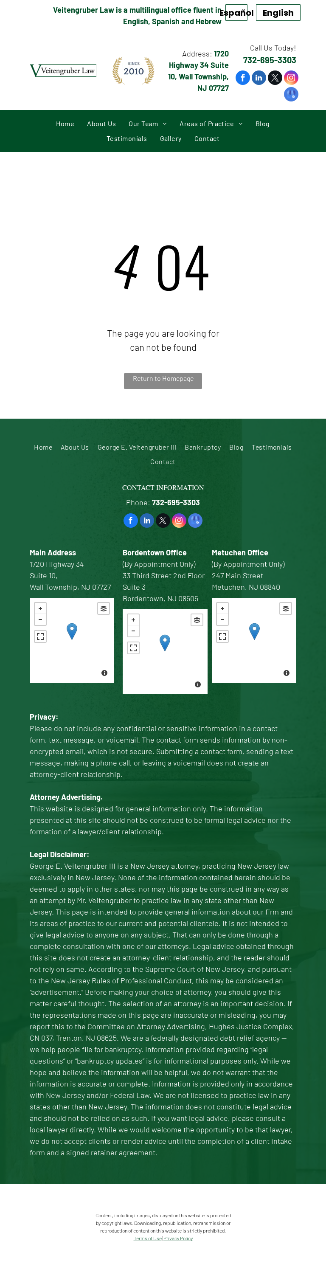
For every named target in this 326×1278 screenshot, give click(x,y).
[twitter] (275, 78)
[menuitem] (65, 123)
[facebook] (243, 78)
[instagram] (291, 78)
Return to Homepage (163, 378)
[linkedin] (259, 78)
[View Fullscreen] (40, 636)
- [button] (40, 619)
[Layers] (103, 608)
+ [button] (40, 608)
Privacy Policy (178, 1238)
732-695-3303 (269, 60)
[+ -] (72, 640)
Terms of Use (148, 1238)
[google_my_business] (291, 95)
